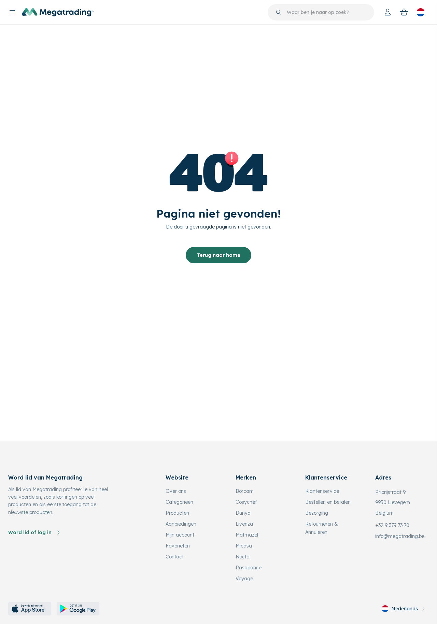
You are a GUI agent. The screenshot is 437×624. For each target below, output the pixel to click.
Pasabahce (249, 568)
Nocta (243, 557)
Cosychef (246, 502)
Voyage (244, 579)
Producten (177, 513)
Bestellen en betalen (328, 502)
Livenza (244, 524)
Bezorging (316, 513)
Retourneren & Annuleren (321, 528)
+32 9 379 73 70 (392, 525)
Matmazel (247, 535)
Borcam (245, 491)
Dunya (243, 513)
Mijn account (180, 535)
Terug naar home (218, 255)
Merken (246, 477)
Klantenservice (322, 491)
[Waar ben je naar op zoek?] (278, 12)
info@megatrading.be (399, 536)
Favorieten (178, 546)
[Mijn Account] (388, 12)
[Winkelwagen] (404, 12)
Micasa (244, 546)
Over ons (176, 491)
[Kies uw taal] (420, 12)
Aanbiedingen (181, 524)
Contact (175, 557)
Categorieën (179, 502)
